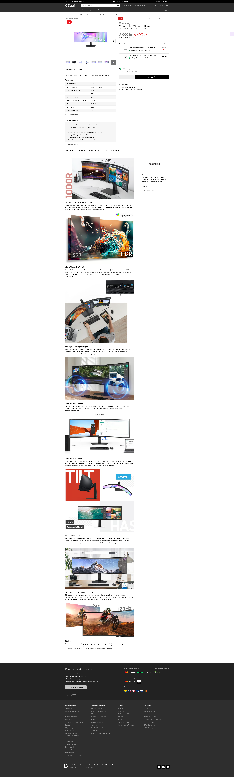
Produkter (68, 10)
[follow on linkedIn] (163, 767)
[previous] (67, 41)
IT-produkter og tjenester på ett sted (74, 1)
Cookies (68, 725)
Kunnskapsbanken (104, 10)
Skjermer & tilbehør (92, 15)
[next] (114, 41)
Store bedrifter (149, 722)
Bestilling (121, 708)
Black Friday (69, 752)
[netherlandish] (141, 691)
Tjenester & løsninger (85, 10)
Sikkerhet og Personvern (152, 728)
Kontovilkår (69, 719)
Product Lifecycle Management (102, 728)
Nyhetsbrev (69, 741)
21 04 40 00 (77, 695)
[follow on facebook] (159, 767)
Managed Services (97, 708)
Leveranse (68, 714)
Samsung (124, 23)
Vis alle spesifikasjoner (72, 114)
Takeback (94, 730)
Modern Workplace (97, 714)
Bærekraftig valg (150, 716)
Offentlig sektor (149, 725)
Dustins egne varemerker (152, 719)
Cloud (93, 719)
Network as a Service (98, 716)
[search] (118, 5)
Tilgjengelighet (70, 728)
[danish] (133, 691)
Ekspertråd (69, 750)
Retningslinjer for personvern (75, 722)
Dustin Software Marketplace (101, 733)
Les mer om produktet (71, 144)
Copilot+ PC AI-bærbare (73, 755)
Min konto (121, 716)
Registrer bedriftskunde (76, 687)
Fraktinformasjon (71, 716)
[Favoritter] (155, 5)
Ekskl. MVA (122, 38)
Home (67, 15)
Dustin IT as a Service (98, 711)
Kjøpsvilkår (69, 708)
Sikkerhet (94, 725)
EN (168, 10)
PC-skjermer (104, 15)
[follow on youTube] (168, 767)
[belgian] (146, 691)
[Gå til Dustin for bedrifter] (71, 5)
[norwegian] (129, 691)
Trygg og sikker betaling (162, 1)
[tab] (70, 150)
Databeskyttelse (97, 722)
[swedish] (125, 691)
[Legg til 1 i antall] (133, 77)
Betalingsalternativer (72, 711)
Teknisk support (123, 722)
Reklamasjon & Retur (125, 714)
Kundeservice (118, 10)
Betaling (120, 719)
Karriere (147, 714)
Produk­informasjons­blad (71, 18)
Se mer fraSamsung (148, 190)
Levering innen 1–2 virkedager (120, 1)
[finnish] (137, 691)
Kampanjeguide (70, 730)
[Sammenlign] (149, 5)
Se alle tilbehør (164, 44)
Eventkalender (70, 747)
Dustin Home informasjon (126, 725)
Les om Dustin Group (151, 711)
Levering (121, 711)
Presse (146, 708)
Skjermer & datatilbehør (78, 15)
